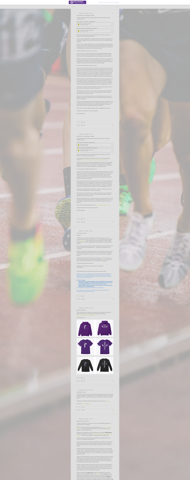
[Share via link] (84, 122)
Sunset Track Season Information (83, 421)
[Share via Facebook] (77, 122)
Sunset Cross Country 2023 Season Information (85, 15)
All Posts (73, 6)
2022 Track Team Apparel (81, 310)
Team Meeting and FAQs (81, 392)
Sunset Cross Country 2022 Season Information (85, 136)
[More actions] (112, 13)
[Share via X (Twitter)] (79, 122)
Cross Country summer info (82, 233)
